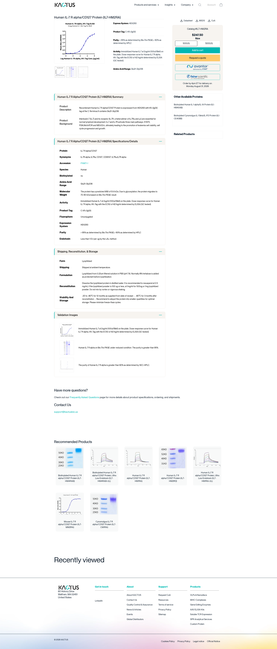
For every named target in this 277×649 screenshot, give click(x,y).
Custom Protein (197, 624)
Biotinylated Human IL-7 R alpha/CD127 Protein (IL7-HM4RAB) (70, 478)
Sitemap (162, 614)
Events (130, 614)
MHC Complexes (198, 600)
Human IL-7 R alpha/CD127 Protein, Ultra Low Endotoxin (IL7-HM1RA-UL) (207, 476)
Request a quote (197, 58)
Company (186, 4)
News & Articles (134, 609)
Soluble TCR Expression (201, 614)
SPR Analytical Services (201, 619)
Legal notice (198, 641)
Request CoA (164, 595)
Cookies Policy (168, 641)
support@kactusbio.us (66, 411)
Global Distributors (135, 619)
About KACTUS (134, 595)
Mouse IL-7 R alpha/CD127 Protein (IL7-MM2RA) (70, 524)
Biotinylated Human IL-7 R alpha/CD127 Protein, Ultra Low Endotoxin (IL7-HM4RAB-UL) (104, 476)
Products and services (145, 4)
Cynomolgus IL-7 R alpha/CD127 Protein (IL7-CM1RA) (104, 524)
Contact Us (132, 600)
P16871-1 (84, 163)
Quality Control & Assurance (139, 604)
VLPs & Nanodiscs (198, 595)
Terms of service (165, 604)
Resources (163, 600)
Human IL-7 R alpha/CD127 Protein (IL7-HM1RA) (138, 478)
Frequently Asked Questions (84, 397)
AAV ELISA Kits (197, 609)
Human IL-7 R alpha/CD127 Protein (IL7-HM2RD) (173, 478)
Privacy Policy (164, 609)
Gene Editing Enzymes (200, 604)
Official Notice (213, 641)
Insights (169, 4)
